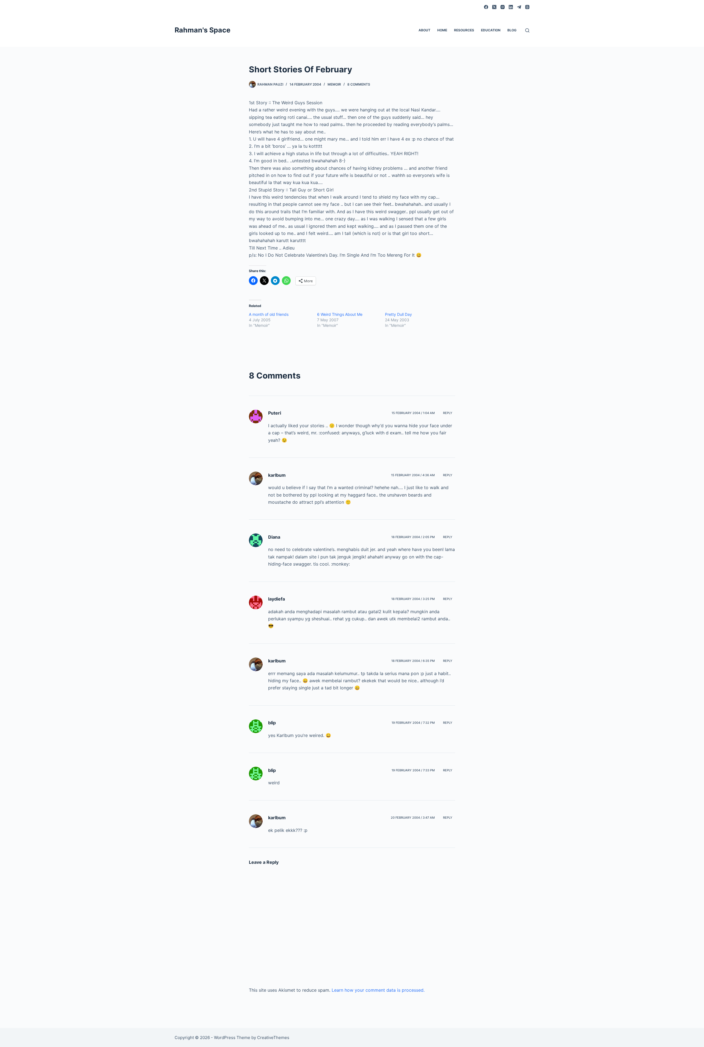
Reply (447, 413)
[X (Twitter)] (494, 7)
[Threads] (527, 7)
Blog (511, 30)
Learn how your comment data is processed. (378, 990)
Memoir (334, 84)
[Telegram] (519, 7)
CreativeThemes (273, 1037)
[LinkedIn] (511, 7)
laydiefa (276, 599)
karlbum (277, 475)
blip (272, 722)
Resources (464, 30)
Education (491, 30)
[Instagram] (503, 7)
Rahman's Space (202, 30)
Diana (274, 537)
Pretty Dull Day (398, 314)
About (424, 30)
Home (442, 30)
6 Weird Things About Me (339, 314)
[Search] (527, 30)
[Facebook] (486, 7)
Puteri (274, 413)
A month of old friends (268, 314)
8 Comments (358, 84)
